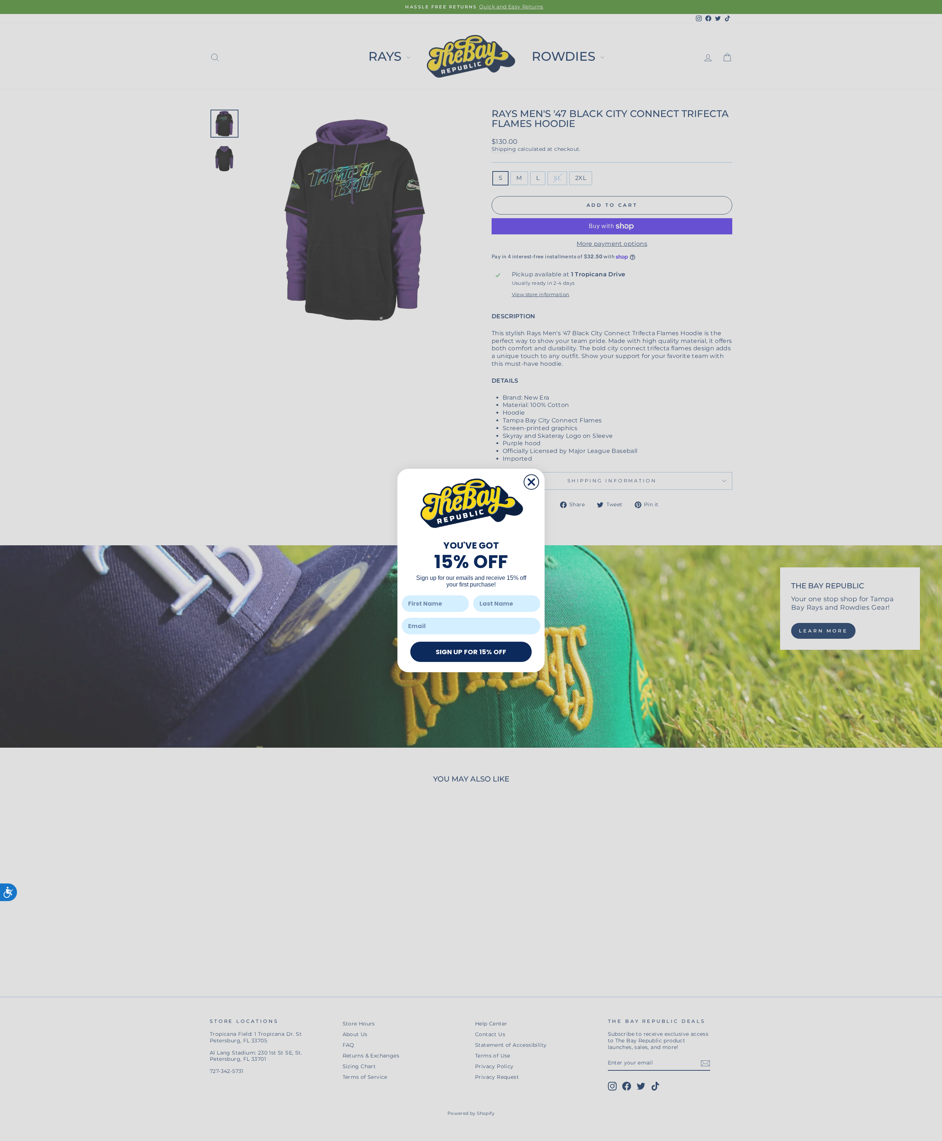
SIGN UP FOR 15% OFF (471, 651)
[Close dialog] (531, 482)
